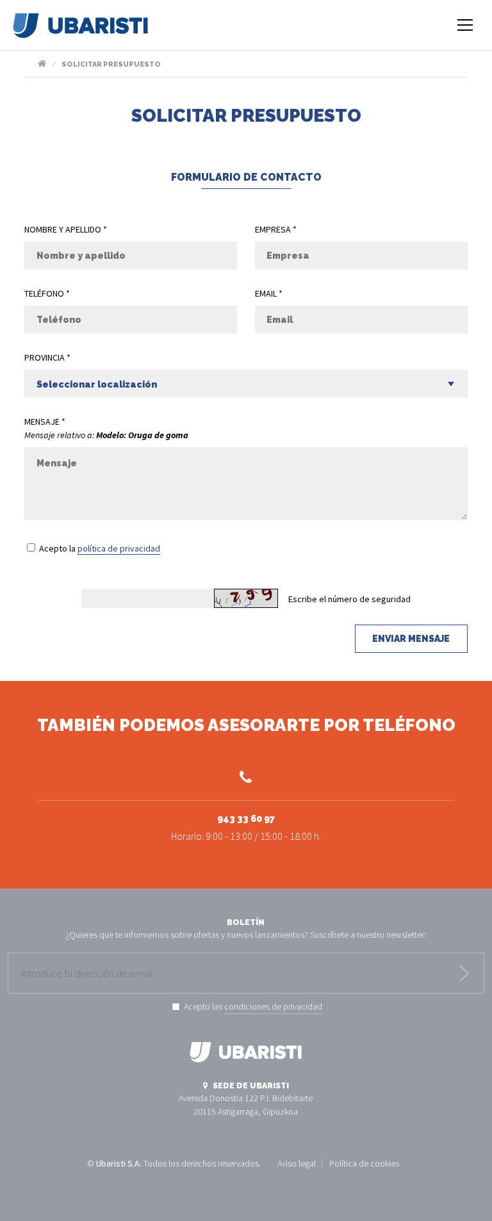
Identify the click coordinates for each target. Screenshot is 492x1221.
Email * (269, 293)
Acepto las (253, 1006)
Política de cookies (364, 1163)
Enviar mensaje (411, 639)
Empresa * (276, 229)
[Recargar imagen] (246, 598)
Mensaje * (44, 421)
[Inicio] (80, 31)
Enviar (464, 973)
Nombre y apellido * (65, 229)
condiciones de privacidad (273, 1006)
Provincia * (47, 357)
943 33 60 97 (246, 828)
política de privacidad (119, 548)
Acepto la (99, 548)
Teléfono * (47, 293)
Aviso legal (296, 1163)
